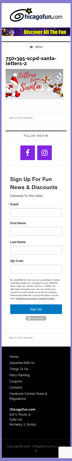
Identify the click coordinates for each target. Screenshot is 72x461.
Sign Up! (36, 309)
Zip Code (16, 260)
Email (14, 204)
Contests (15, 387)
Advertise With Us (22, 363)
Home (13, 357)
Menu (39, 47)
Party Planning (19, 375)
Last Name (18, 242)
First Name (18, 223)
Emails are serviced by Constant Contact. (35, 298)
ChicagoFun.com (36, 15)
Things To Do (18, 369)
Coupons (15, 381)
